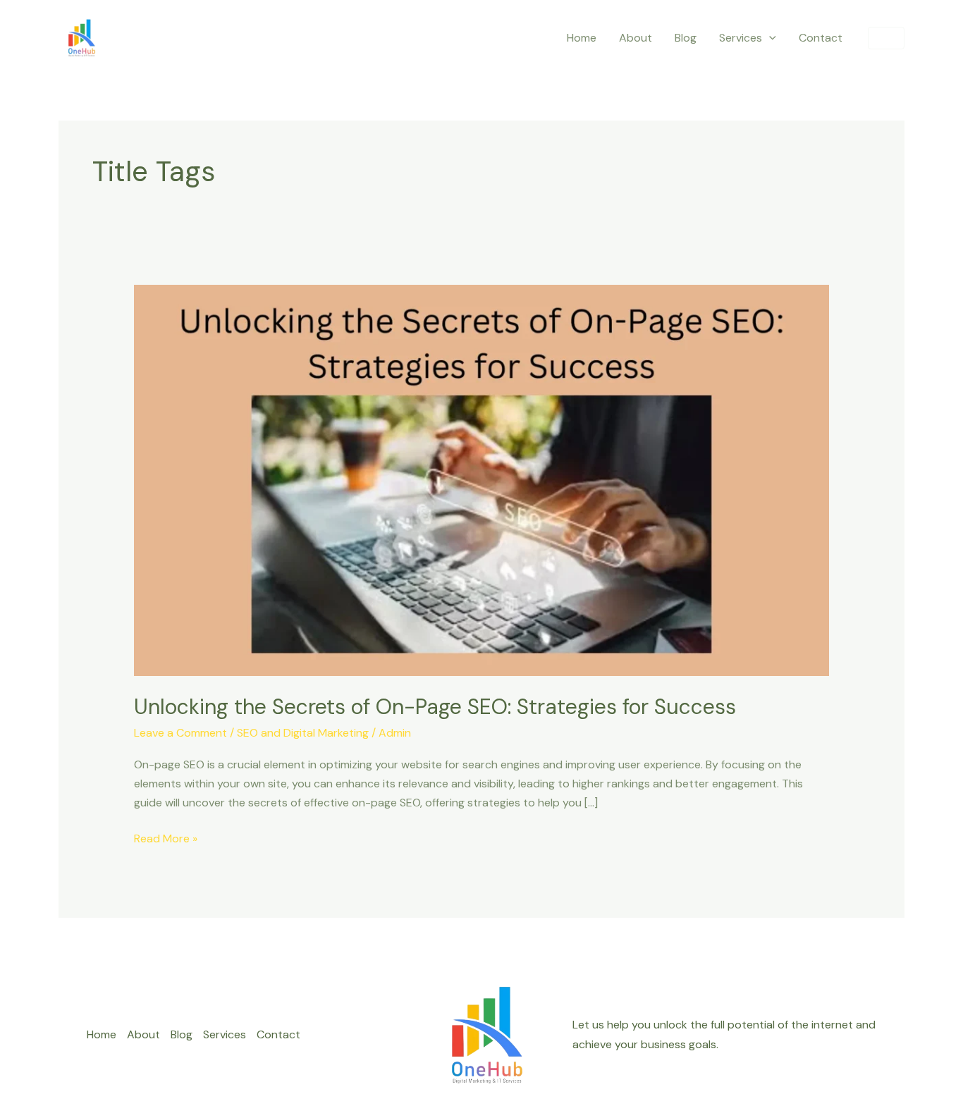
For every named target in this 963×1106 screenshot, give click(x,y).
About (635, 37)
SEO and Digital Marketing (303, 732)
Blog (686, 37)
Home (581, 37)
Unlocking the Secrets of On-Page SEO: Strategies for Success (435, 706)
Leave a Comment (180, 732)
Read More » (165, 837)
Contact (820, 37)
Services (740, 37)
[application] (769, 38)
